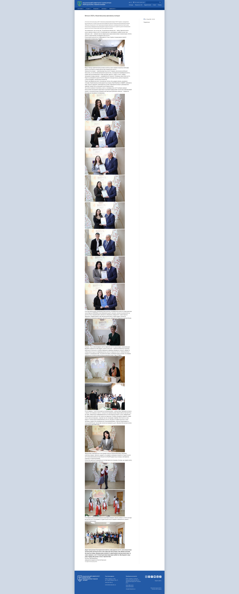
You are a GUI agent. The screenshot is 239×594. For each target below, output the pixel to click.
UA (129, 2)
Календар (131, 4)
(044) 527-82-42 (109, 582)
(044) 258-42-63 (129, 585)
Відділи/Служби (147, 4)
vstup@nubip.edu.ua (130, 589)
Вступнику (80, 8)
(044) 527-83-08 (129, 586)
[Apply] (160, 2)
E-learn (154, 4)
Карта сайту (158, 580)
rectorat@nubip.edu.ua (110, 584)
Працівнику (96, 8)
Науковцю (104, 8)
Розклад (159, 4)
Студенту (88, 8)
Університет (112, 8)
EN (131, 2)
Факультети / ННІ (138, 4)
